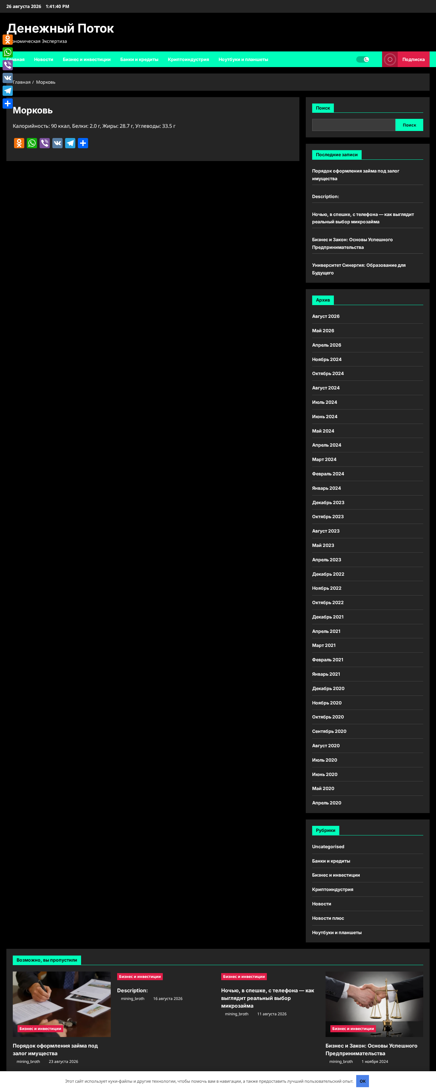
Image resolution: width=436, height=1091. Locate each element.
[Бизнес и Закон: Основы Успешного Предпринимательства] (375, 1004)
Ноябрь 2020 (327, 702)
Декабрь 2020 (328, 688)
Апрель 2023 (326, 559)
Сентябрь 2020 (329, 731)
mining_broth (28, 1061)
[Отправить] (7, 103)
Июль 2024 (324, 402)
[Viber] (7, 65)
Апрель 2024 (326, 445)
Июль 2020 (324, 760)
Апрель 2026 (326, 345)
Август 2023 (326, 531)
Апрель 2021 (326, 631)
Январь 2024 (326, 488)
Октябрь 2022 (328, 602)
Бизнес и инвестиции (87, 59)
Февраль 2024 (328, 473)
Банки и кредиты (139, 59)
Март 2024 (324, 459)
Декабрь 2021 (327, 616)
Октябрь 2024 (328, 373)
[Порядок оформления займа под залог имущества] (62, 1004)
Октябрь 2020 (328, 716)
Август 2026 (326, 316)
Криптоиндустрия (188, 59)
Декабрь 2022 (328, 574)
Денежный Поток (60, 28)
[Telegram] (7, 90)
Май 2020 (323, 788)
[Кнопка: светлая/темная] (362, 59)
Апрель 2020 (326, 802)
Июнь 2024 (324, 416)
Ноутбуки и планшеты (243, 59)
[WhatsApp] (7, 52)
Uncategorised (328, 846)
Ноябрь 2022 (327, 588)
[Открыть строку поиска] (375, 59)
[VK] (7, 78)
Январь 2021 (326, 674)
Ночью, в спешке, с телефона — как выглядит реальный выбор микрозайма (267, 998)
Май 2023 (323, 545)
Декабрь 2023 (328, 502)
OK (363, 1081)
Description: (325, 196)
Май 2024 (323, 431)
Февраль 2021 (327, 659)
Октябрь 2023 (328, 516)
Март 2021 (323, 645)
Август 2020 (326, 745)
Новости (43, 59)
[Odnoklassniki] (7, 39)
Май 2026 (323, 330)
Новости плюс (328, 918)
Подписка (413, 59)
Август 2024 (326, 387)
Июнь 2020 (324, 774)
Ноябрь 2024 (327, 359)
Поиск (323, 108)
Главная (15, 59)
